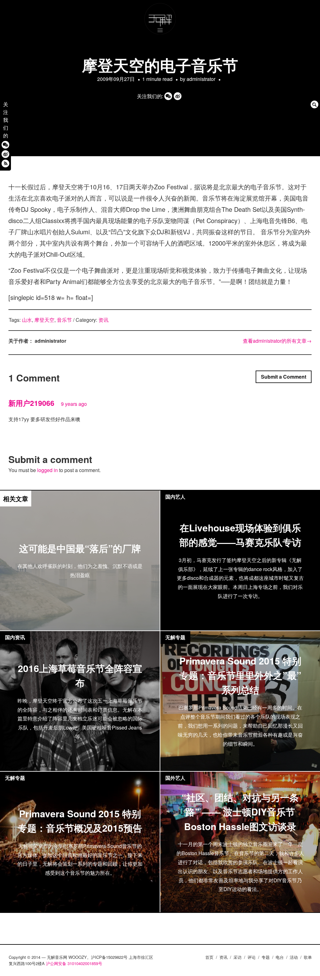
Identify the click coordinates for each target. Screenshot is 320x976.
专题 (266, 957)
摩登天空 (44, 319)
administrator (201, 78)
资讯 (103, 319)
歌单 (308, 957)
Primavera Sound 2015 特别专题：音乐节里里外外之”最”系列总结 (240, 675)
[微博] (5, 154)
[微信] (5, 144)
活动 (294, 957)
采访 (237, 957)
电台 (280, 957)
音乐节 (64, 319)
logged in (47, 470)
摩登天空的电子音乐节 (160, 65)
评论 (252, 957)
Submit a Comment (283, 376)
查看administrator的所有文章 (277, 340)
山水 (27, 319)
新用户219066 (31, 403)
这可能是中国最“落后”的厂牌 (80, 548)
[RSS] (5, 163)
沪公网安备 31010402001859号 (74, 963)
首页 (209, 957)
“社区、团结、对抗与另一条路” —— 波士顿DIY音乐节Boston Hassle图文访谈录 (240, 811)
